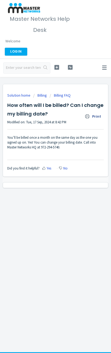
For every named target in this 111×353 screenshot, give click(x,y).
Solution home (19, 95)
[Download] (45, 174)
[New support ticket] (56, 67)
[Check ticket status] (70, 67)
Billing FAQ (62, 95)
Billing (42, 95)
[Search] (45, 68)
